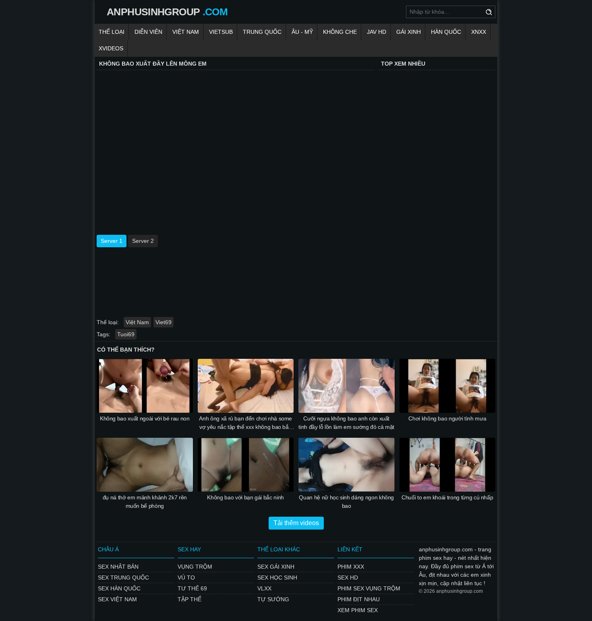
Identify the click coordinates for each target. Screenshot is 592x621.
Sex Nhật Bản (118, 566)
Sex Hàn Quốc (119, 588)
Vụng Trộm (195, 566)
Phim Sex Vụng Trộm (368, 588)
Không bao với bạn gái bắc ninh (245, 497)
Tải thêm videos (296, 523)
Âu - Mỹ (302, 32)
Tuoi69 (126, 334)
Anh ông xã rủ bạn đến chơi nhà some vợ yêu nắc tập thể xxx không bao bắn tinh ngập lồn (245, 423)
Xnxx (478, 32)
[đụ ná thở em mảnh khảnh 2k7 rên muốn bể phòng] (145, 465)
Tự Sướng (273, 599)
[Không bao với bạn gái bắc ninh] (246, 465)
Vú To (186, 577)
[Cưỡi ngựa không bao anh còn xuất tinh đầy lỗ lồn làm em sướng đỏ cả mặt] (346, 386)
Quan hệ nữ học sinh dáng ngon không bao (346, 501)
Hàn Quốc (446, 32)
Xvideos (111, 48)
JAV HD (376, 32)
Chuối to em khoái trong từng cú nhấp (447, 497)
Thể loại (111, 32)
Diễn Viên (148, 32)
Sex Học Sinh (277, 577)
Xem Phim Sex (357, 610)
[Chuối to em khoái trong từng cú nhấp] (447, 465)
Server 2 (143, 241)
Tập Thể (189, 599)
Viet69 (163, 322)
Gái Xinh (408, 32)
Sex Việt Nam (117, 599)
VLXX (264, 588)
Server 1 (111, 241)
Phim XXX (350, 566)
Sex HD (347, 577)
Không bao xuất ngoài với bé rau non (145, 418)
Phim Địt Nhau (358, 599)
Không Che (340, 32)
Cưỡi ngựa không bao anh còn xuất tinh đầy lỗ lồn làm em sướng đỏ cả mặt (346, 422)
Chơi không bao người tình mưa (447, 418)
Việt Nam (185, 32)
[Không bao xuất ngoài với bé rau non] (145, 386)
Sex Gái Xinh (275, 566)
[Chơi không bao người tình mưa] (447, 386)
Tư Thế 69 (192, 588)
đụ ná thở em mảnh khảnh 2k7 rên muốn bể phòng (145, 501)
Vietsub (221, 32)
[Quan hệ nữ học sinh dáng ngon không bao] (346, 465)
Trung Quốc (262, 32)
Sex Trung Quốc (123, 577)
